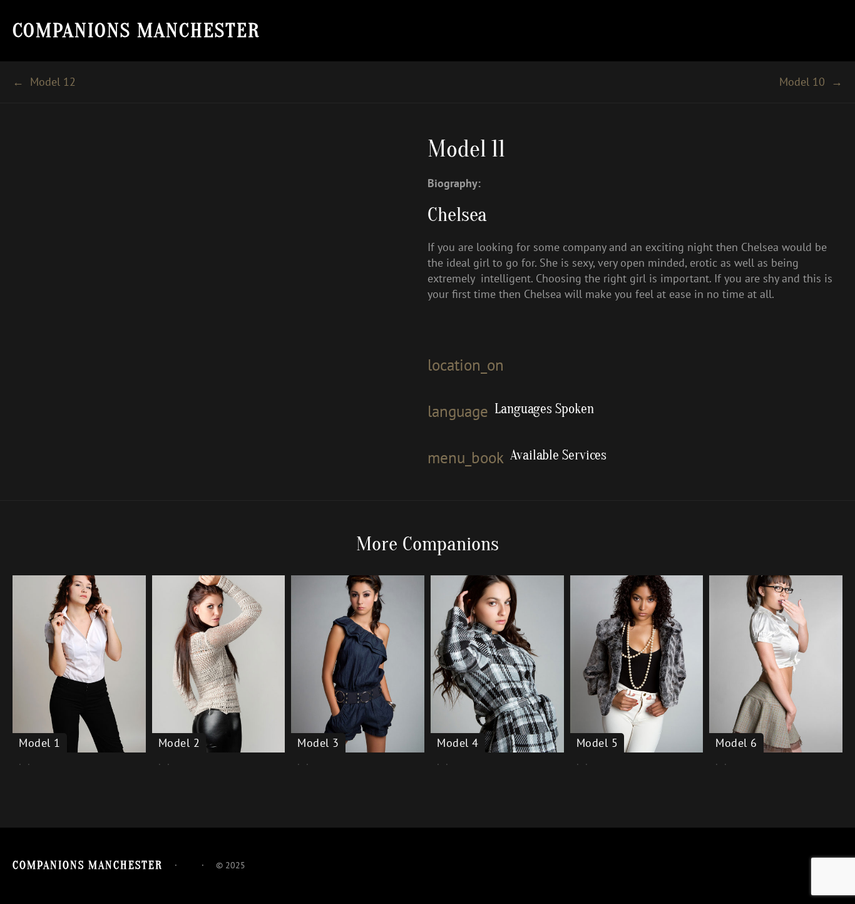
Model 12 (53, 81)
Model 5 (597, 743)
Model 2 (179, 743)
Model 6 (736, 743)
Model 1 (40, 743)
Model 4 (458, 743)
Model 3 (318, 743)
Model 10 (802, 81)
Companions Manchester (136, 30)
